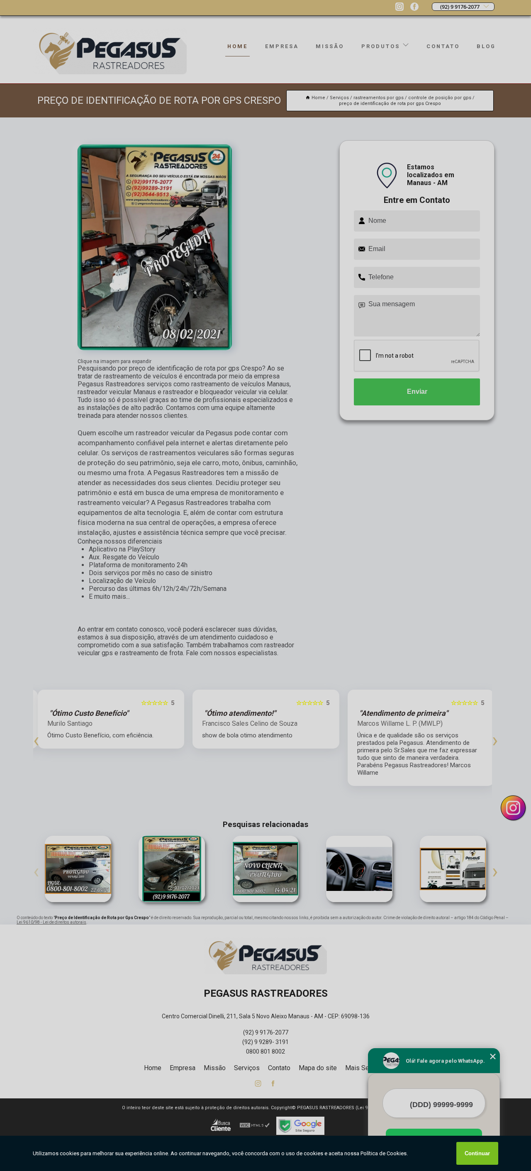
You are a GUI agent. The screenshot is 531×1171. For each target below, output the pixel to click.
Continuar (477, 1153)
